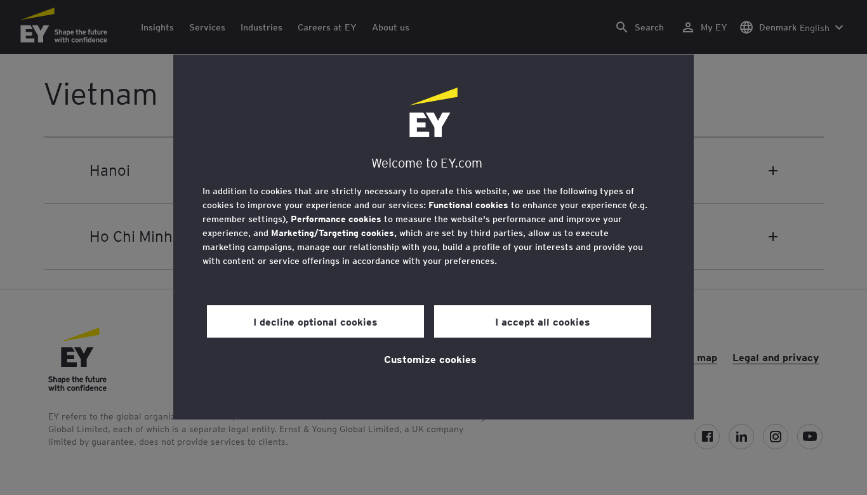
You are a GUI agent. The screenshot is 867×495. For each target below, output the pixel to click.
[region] (433, 237)
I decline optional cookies (315, 321)
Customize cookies (430, 359)
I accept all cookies (542, 321)
